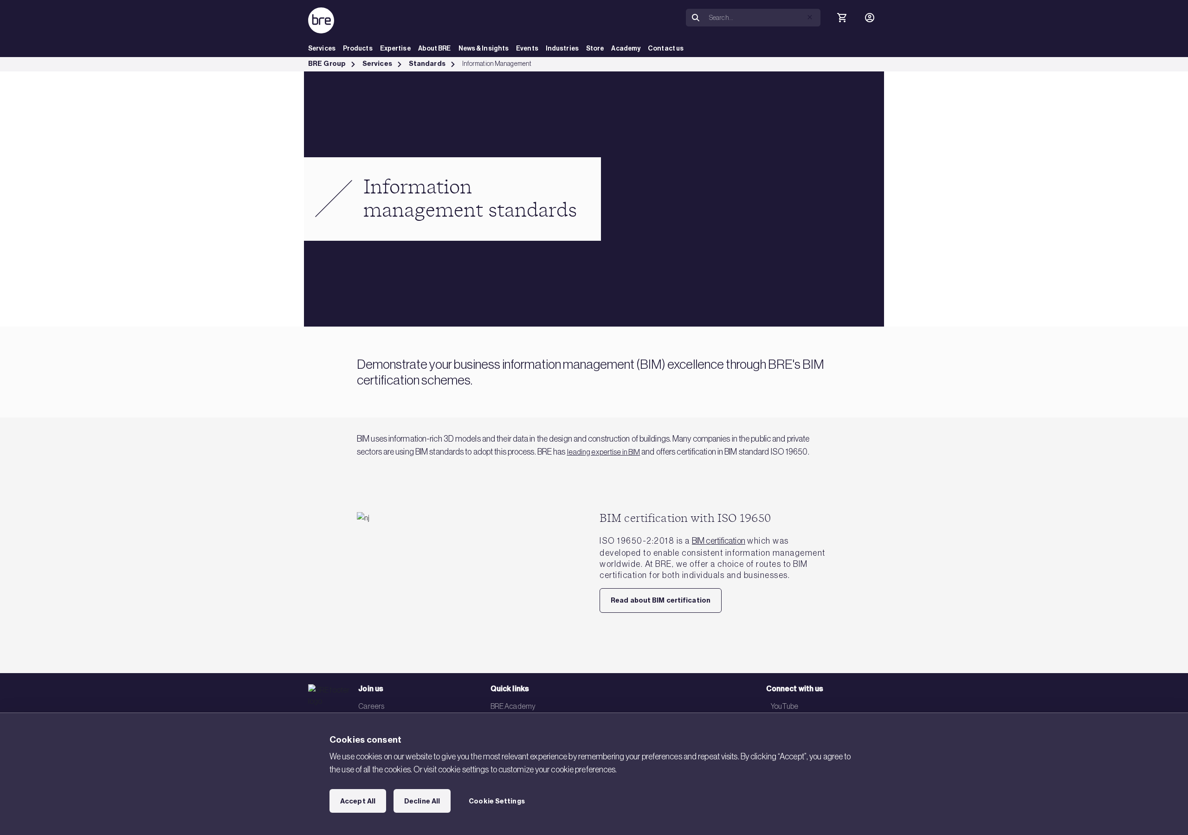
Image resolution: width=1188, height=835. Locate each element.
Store (595, 48)
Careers (371, 706)
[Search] (695, 18)
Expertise (395, 48)
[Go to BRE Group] (321, 20)
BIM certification (718, 541)
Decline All (422, 801)
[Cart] (842, 17)
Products (358, 48)
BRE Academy (513, 706)
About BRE (434, 48)
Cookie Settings (497, 801)
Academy (625, 48)
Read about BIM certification (660, 600)
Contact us (666, 48)
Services (322, 48)
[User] (869, 17)
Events (527, 48)
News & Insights (483, 48)
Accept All (357, 801)
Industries (562, 48)
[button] (809, 17)
